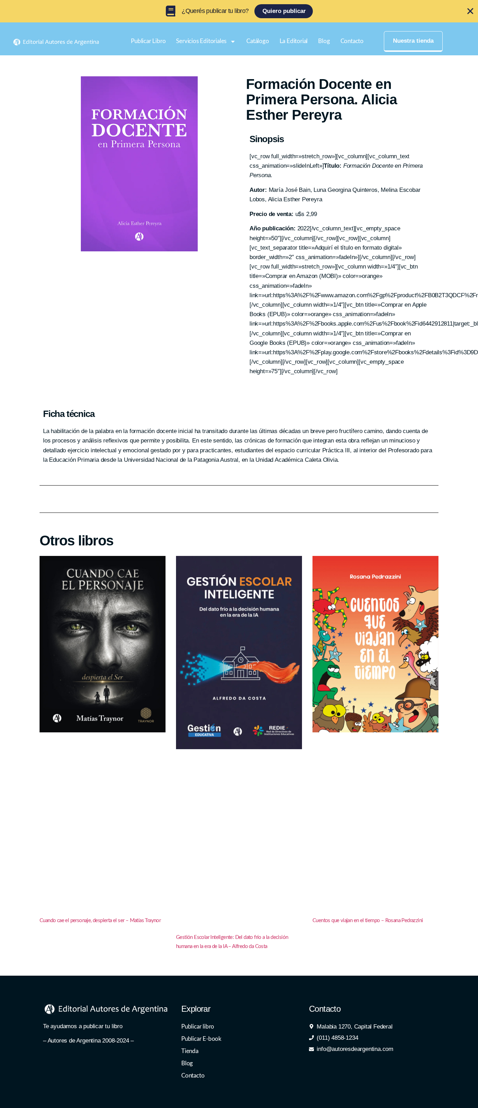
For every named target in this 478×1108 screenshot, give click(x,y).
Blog (324, 41)
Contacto (352, 41)
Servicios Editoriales (201, 41)
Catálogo (257, 41)
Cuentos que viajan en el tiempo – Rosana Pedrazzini (367, 920)
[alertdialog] (239, 11)
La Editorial (294, 41)
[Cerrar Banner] (470, 11)
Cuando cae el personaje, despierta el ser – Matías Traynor (100, 920)
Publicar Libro (148, 41)
